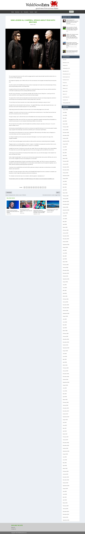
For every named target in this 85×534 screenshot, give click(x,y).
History (64, 88)
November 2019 (66, 342)
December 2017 (66, 408)
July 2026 (65, 112)
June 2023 (65, 218)
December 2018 (66, 373)
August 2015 (65, 488)
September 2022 (66, 244)
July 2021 (65, 284)
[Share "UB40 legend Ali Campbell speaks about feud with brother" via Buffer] (38, 187)
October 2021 (65, 276)
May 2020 (65, 324)
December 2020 (66, 304)
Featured (76, 38)
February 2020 (65, 333)
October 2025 (65, 138)
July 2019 (65, 353)
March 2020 (65, 330)
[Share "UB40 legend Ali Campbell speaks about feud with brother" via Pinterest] (34, 187)
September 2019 (66, 347)
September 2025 (66, 141)
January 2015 (65, 508)
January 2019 (65, 370)
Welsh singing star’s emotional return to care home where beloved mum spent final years (72, 22)
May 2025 (65, 152)
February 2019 (65, 367)
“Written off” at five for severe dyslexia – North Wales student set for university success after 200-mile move (72, 36)
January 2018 (65, 405)
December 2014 (66, 511)
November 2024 (66, 169)
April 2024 (65, 189)
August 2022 (65, 247)
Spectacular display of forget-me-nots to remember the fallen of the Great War (39, 211)
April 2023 (65, 224)
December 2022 (66, 235)
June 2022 (65, 253)
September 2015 (66, 485)
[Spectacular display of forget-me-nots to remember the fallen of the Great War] (39, 205)
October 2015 (65, 482)
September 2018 (66, 382)
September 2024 (66, 175)
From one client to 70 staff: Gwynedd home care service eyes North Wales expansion (72, 28)
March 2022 (65, 261)
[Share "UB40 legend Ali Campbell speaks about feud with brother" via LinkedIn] (36, 187)
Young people (65, 102)
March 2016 (65, 468)
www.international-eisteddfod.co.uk (47, 178)
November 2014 (66, 514)
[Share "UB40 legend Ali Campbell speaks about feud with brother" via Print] (45, 187)
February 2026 (65, 126)
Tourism (31, 12)
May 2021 (65, 290)
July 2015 (65, 491)
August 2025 (65, 144)
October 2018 (65, 379)
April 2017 (65, 431)
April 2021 (65, 293)
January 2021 (65, 301)
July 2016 (65, 456)
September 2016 (66, 451)
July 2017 (65, 422)
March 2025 (65, 158)
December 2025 (66, 132)
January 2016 (65, 474)
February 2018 (65, 402)
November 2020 (66, 307)
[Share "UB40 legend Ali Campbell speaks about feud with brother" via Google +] (29, 187)
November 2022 (66, 238)
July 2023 (65, 215)
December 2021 (66, 270)
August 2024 (65, 178)
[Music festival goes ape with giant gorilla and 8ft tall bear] (64, 51)
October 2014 (65, 517)
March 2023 (65, 227)
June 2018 (65, 390)
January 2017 (65, 439)
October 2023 (65, 207)
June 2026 (65, 115)
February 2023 (65, 230)
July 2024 (65, 181)
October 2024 (65, 172)
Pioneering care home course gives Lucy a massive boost (26, 210)
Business (17, 12)
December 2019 (66, 339)
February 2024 (65, 195)
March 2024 (65, 192)
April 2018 (65, 396)
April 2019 (65, 362)
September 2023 (66, 210)
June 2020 (65, 322)
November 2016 (66, 445)
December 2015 (66, 477)
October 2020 (65, 310)
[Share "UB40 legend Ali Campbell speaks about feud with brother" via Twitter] (27, 187)
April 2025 (65, 155)
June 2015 (65, 494)
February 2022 (65, 264)
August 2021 (65, 281)
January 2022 (65, 267)
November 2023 (66, 204)
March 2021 (65, 296)
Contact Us (13, 529)
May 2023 (65, 221)
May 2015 (65, 497)
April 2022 (65, 258)
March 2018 (65, 399)
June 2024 (65, 184)
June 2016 (65, 459)
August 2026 (65, 109)
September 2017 (66, 416)
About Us (13, 527)
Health (72, 24)
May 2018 (65, 393)
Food (64, 82)
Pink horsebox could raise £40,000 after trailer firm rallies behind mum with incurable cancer (72, 44)
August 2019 (65, 350)
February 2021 (65, 299)
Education (26, 12)
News (12, 12)
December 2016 (66, 442)
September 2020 (66, 313)
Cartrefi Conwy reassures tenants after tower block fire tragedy (13, 211)
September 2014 (66, 520)
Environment (65, 76)
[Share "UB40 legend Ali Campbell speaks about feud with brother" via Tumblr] (31, 187)
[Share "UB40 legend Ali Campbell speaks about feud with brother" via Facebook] (24, 187)
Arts (21, 12)
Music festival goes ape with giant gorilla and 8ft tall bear (72, 51)
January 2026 (65, 129)
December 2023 (66, 201)
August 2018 (65, 385)
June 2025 (65, 149)
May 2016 (65, 462)
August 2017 (65, 419)
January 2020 (65, 336)
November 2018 (66, 376)
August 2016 (65, 454)
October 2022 (65, 241)
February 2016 (65, 471)
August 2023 (65, 212)
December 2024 (66, 167)
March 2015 (65, 502)
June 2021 (65, 287)
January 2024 (65, 198)
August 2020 (65, 316)
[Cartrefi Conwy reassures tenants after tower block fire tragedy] (13, 205)
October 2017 (65, 413)
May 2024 (65, 187)
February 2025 (65, 161)
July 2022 (65, 250)
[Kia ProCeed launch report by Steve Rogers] (53, 204)
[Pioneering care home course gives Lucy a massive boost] (26, 204)
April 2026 (65, 121)
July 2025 (65, 146)
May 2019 (65, 359)
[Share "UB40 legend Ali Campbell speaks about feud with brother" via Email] (43, 187)
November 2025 (66, 135)
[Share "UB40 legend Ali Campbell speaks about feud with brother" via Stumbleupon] (40, 187)
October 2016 (65, 448)
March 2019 (65, 365)
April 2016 (65, 465)
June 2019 (65, 356)
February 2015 (65, 505)
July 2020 (65, 319)
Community (65, 68)
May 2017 (65, 428)
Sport (36, 12)
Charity (75, 46)
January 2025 (65, 164)
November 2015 (66, 479)
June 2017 (65, 425)
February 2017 (65, 436)
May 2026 (65, 118)
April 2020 (65, 327)
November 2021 (66, 273)
